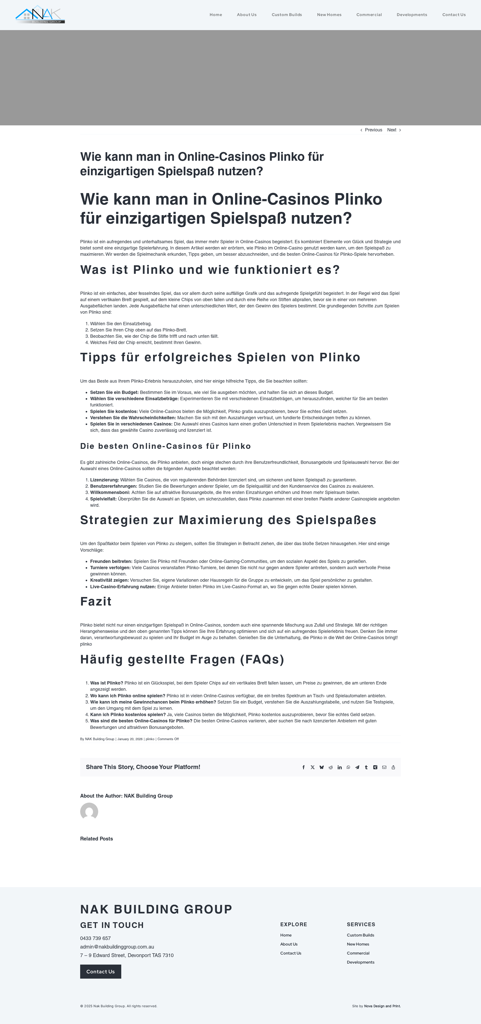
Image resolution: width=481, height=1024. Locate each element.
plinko (86, 644)
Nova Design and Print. (382, 1006)
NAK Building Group (99, 739)
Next (391, 129)
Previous (373, 129)
